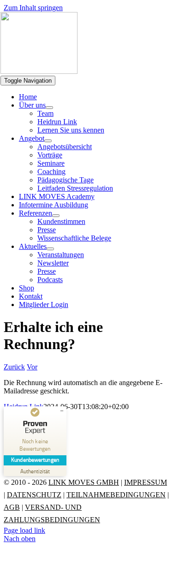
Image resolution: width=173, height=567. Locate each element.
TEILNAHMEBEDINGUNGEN (116, 495)
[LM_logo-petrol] (39, 71)
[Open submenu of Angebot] (48, 140)
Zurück (14, 367)
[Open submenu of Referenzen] (56, 215)
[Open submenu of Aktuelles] (50, 248)
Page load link (24, 530)
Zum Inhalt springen (33, 8)
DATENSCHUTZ (34, 495)
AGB (12, 507)
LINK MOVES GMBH (83, 482)
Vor (32, 367)
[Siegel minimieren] (61, 411)
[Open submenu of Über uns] (49, 107)
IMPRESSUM (145, 482)
